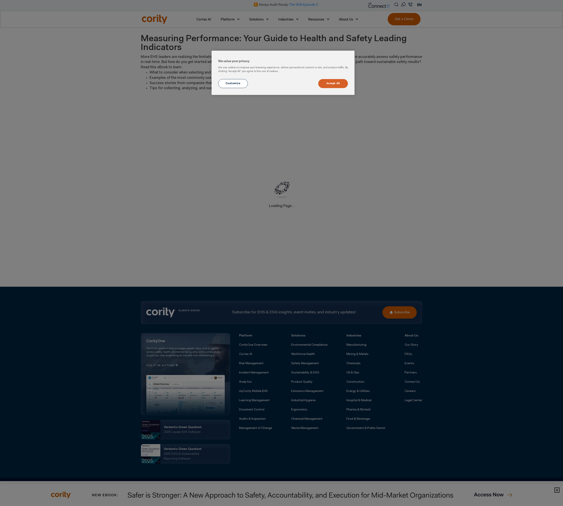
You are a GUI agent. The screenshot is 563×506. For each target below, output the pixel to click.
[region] (283, 73)
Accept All (333, 83)
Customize (233, 83)
